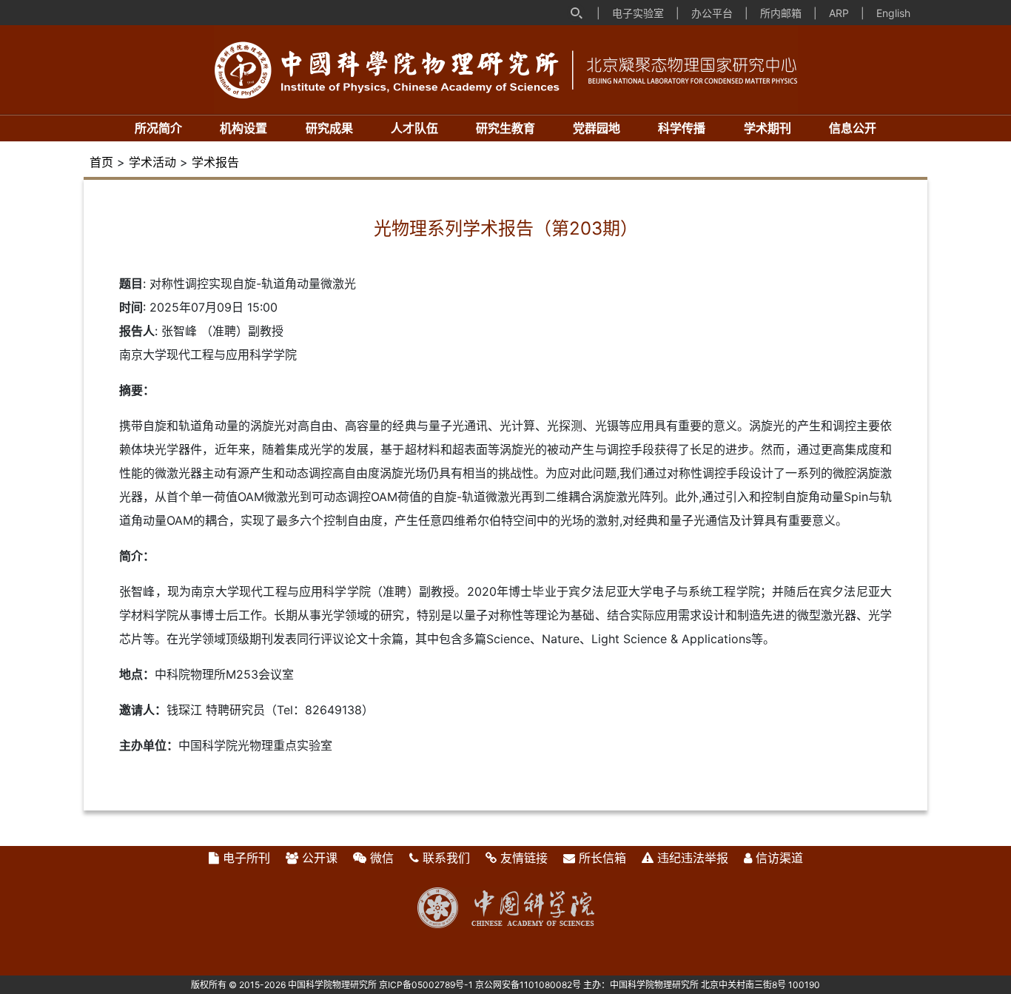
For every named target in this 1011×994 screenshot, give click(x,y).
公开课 (319, 857)
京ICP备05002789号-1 (426, 984)
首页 (101, 162)
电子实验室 (638, 13)
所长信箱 (602, 857)
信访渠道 (779, 857)
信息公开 (852, 128)
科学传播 (681, 128)
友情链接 (524, 857)
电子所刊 (246, 857)
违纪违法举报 (692, 857)
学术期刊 (767, 128)
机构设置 (243, 128)
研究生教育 (505, 128)
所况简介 (158, 128)
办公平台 (712, 13)
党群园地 (596, 128)
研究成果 (329, 128)
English (893, 13)
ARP (839, 13)
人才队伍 (414, 128)
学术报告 (215, 162)
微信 (382, 857)
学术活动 (152, 162)
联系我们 (446, 857)
